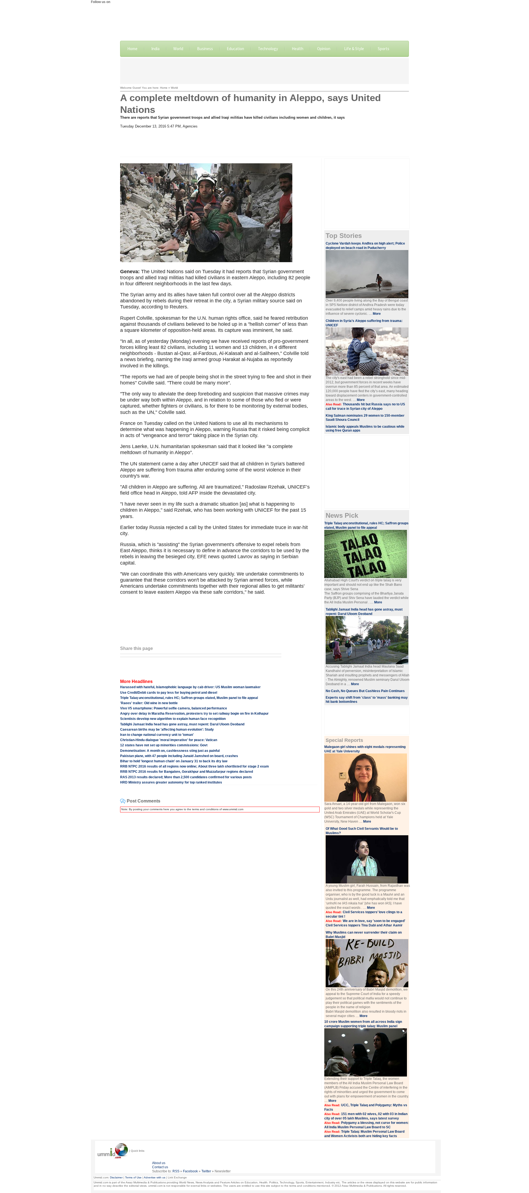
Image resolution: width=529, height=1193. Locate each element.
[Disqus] (218, 886)
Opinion (323, 48)
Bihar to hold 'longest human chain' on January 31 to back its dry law (173, 761)
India (155, 48)
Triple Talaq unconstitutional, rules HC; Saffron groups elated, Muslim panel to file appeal (189, 698)
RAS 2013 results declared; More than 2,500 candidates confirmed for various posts (186, 777)
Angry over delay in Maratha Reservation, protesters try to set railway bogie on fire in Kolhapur (194, 713)
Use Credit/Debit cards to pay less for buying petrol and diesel (168, 693)
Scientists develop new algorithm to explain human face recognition (173, 719)
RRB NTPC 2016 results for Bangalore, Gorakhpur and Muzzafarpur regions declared (186, 772)
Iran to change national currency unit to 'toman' (157, 735)
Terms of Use (133, 1177)
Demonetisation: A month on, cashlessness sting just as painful (170, 751)
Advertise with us (154, 1177)
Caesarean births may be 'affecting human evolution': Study (167, 729)
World (178, 48)
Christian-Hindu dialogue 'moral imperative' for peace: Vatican (168, 740)
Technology (268, 48)
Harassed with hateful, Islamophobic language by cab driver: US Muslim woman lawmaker (190, 687)
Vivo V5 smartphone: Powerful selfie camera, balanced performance (173, 708)
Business (205, 48)
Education (235, 48)
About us (158, 1163)
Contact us (160, 1167)
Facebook (190, 1171)
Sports (383, 48)
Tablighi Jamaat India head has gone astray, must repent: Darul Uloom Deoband (182, 724)
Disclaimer (116, 1177)
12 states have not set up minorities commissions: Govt (163, 745)
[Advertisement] (264, 70)
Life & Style (354, 48)
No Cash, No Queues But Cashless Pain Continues (365, 691)
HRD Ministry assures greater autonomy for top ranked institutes (171, 782)
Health (297, 48)
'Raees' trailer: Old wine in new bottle (149, 703)
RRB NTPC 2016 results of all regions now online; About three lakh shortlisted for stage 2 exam (194, 766)
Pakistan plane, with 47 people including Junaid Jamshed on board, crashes (179, 756)
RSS (175, 1171)
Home (132, 48)
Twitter (206, 1171)
